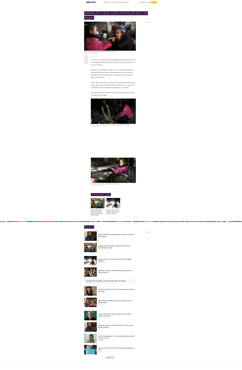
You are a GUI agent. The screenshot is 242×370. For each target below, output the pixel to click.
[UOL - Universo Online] (97, 2)
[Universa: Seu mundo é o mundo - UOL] (91, 2)
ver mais (109, 357)
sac (140, 2)
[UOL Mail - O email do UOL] (143, 2)
